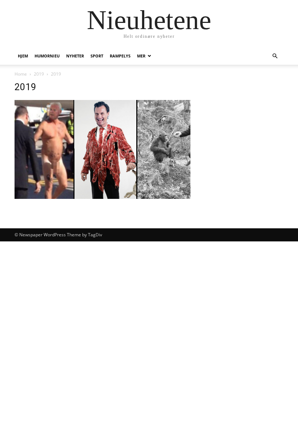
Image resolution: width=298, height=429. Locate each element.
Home (21, 74)
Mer (141, 56)
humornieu (47, 56)
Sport (96, 56)
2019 (39, 74)
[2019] (102, 197)
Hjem (23, 56)
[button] (274, 56)
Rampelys (120, 56)
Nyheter (75, 56)
